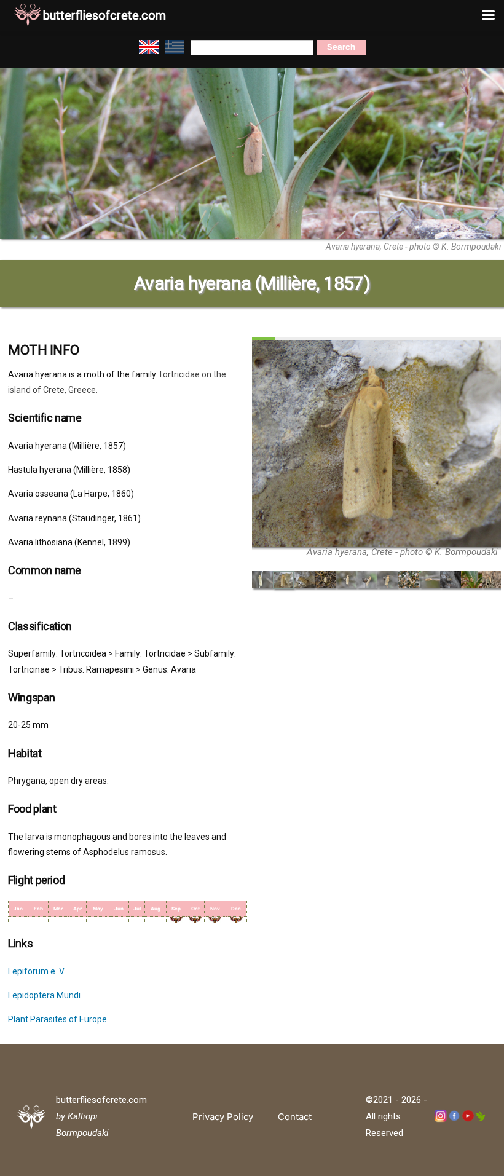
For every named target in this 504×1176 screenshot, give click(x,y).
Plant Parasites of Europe (57, 1019)
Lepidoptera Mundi (44, 995)
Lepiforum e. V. (36, 971)
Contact (295, 1117)
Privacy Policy (222, 1117)
